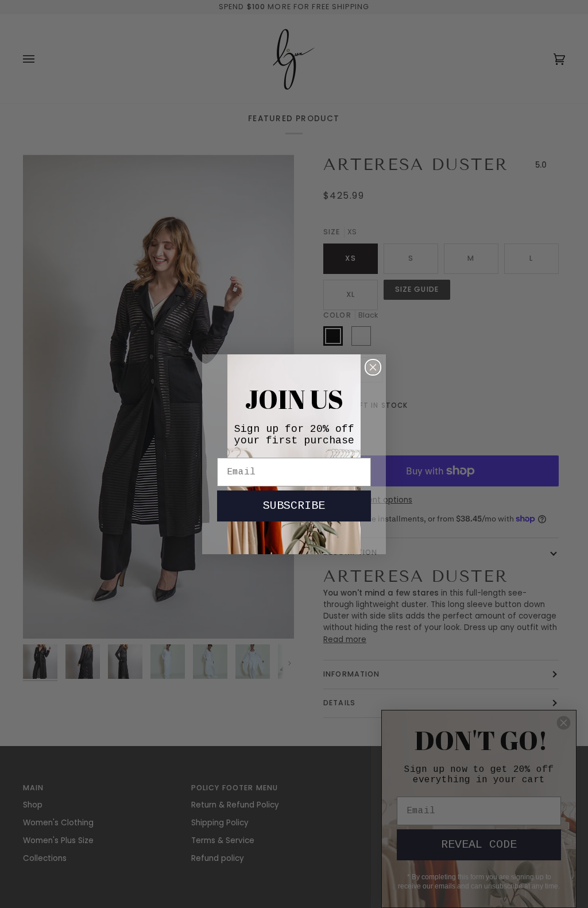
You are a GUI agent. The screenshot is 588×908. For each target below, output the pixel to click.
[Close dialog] (373, 367)
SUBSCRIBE (294, 505)
